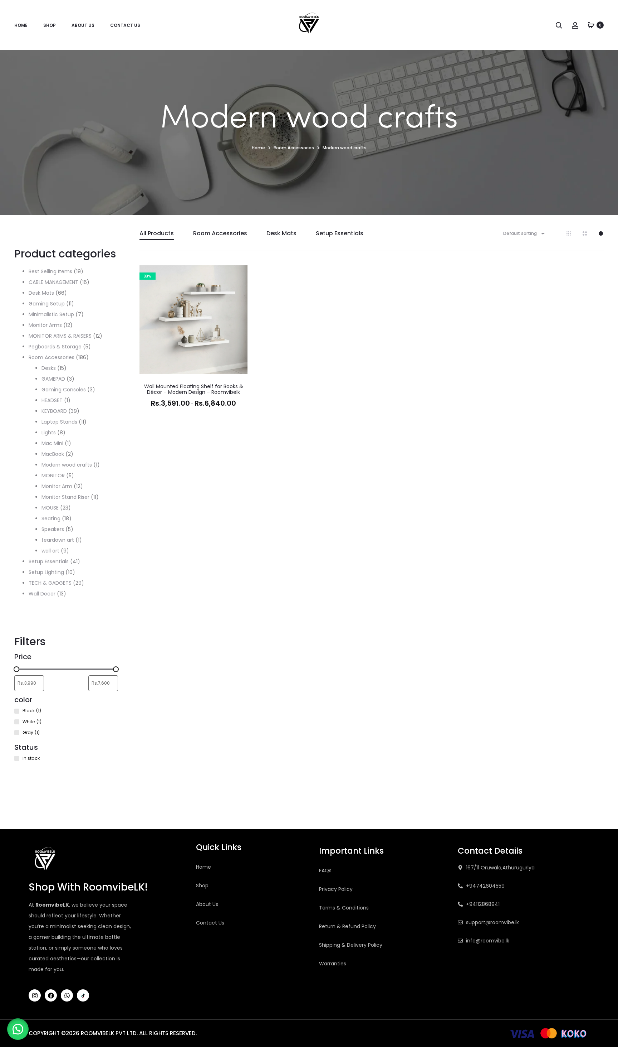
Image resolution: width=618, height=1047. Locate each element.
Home (21, 25)
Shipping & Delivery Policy (350, 945)
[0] (591, 25)
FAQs (325, 870)
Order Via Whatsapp (193, 419)
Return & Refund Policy (347, 926)
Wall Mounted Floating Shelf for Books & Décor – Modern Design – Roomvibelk (193, 389)
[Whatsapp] (67, 995)
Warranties (332, 963)
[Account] (575, 25)
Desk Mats (281, 233)
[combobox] (523, 233)
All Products (156, 233)
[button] (238, 288)
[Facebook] (51, 995)
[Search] (559, 25)
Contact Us (125, 25)
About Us (83, 25)
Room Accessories (294, 148)
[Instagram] (35, 995)
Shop (49, 25)
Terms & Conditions (344, 907)
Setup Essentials (339, 233)
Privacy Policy (336, 889)
